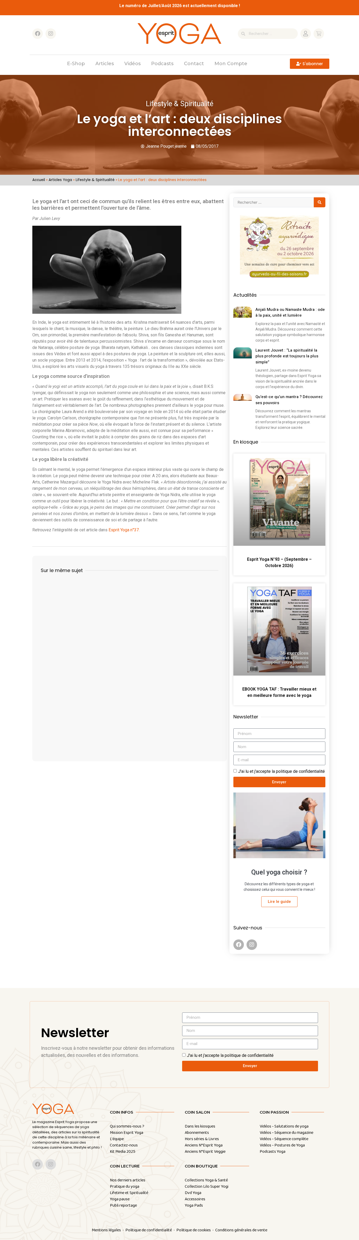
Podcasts (162, 63)
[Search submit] (319, 202)
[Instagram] (50, 33)
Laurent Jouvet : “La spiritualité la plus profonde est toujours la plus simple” (286, 356)
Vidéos (132, 63)
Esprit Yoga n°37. (124, 529)
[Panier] (319, 33)
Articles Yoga (60, 179)
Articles (104, 63)
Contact (194, 63)
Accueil (38, 179)
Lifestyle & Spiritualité (95, 179)
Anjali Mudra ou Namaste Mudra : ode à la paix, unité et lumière (290, 312)
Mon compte (230, 63)
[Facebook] (37, 33)
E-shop (76, 63)
